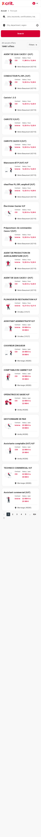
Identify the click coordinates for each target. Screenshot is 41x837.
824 (34, 514)
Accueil (4, 11)
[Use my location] (37, 25)
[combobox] (20, 26)
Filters (31, 45)
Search (20, 34)
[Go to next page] (4, 518)
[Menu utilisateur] (35, 3)
